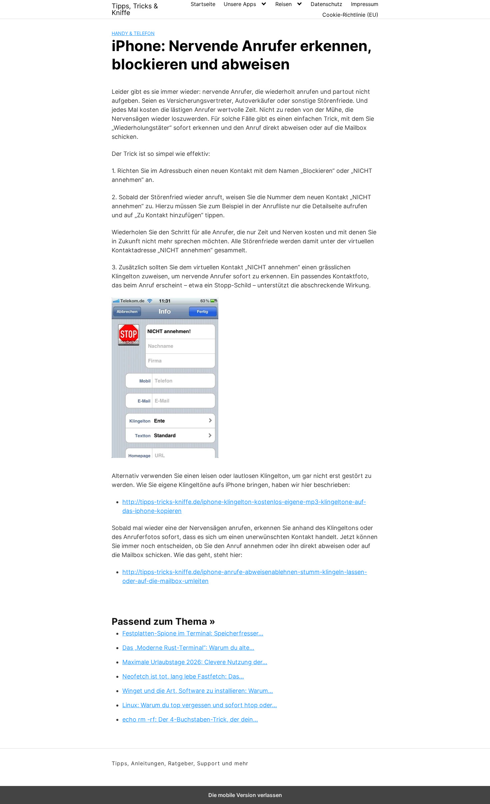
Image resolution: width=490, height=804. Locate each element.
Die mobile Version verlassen (245, 795)
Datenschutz (326, 4)
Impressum (364, 4)
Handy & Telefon (133, 33)
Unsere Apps (240, 4)
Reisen (283, 4)
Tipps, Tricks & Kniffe (135, 9)
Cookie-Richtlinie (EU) (350, 14)
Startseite (203, 4)
